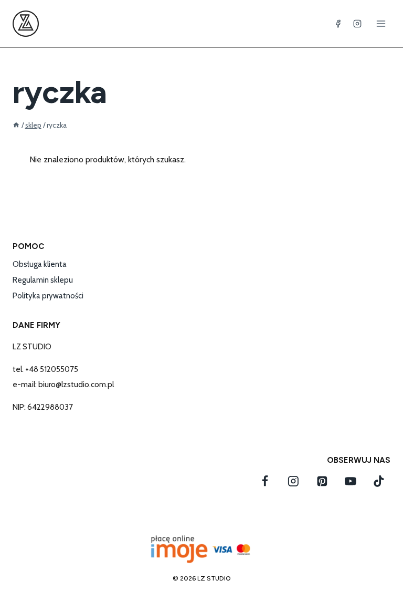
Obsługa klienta (40, 264)
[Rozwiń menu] (380, 23)
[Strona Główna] (16, 125)
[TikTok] (379, 481)
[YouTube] (350, 481)
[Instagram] (357, 23)
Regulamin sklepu (43, 280)
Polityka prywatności (48, 295)
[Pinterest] (322, 481)
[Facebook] (338, 23)
